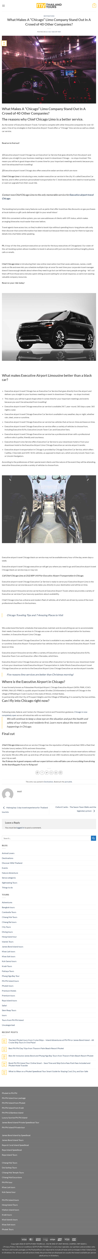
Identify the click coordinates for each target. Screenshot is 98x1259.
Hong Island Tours (10, 1205)
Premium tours (8, 995)
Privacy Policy (9, 1247)
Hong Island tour (9, 936)
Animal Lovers (8, 853)
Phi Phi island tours (10, 981)
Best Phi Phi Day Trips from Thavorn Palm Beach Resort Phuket (36, 1048)
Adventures (7, 902)
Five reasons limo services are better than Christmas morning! (40, 674)
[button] (3, 6)
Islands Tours (7, 941)
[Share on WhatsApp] (37, 773)
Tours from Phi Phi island (13, 1020)
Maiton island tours (10, 1210)
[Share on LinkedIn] (60, 773)
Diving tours (7, 932)
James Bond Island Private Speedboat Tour (20, 1122)
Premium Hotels (9, 990)
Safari (4, 1005)
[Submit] (93, 838)
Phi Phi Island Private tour (13, 1127)
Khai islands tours (10, 1219)
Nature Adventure (10, 873)
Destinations (49, 16)
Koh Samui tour (9, 1192)
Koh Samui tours (9, 961)
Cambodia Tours (9, 912)
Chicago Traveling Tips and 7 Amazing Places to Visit (35, 615)
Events (5, 868)
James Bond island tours (12, 946)
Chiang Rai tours (9, 922)
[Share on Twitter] (47, 773)
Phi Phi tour (7, 1182)
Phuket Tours (8, 1229)
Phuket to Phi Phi (9, 1093)
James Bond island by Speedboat (16, 1135)
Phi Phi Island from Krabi (13, 1108)
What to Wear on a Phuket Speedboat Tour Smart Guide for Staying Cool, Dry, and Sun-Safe (48, 1071)
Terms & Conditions (24, 1247)
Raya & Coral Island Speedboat (15, 1145)
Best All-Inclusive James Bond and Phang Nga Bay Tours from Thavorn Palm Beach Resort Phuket (51, 1055)
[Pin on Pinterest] (56, 773)
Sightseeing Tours (9, 882)
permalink (68, 782)
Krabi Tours (7, 966)
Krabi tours (7, 1214)
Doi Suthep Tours (9, 1167)
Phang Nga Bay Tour (11, 976)
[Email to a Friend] (51, 773)
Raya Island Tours (9, 1155)
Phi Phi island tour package (14, 1098)
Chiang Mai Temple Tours (13, 1172)
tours (4, 1015)
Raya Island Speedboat (12, 1150)
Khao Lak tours (8, 951)
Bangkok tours (8, 907)
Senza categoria (9, 877)
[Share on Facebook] (42, 773)
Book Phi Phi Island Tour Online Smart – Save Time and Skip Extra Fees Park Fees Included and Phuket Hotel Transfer (49, 1064)
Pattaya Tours (8, 971)
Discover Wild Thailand (12, 863)
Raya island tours (9, 1000)
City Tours (6, 927)
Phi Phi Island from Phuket (13, 1103)
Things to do (7, 887)
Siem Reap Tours (9, 1010)
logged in (20, 827)
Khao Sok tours (8, 956)
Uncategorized (8, 1025)
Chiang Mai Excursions (12, 1177)
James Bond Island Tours (12, 1140)
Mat (59, 32)
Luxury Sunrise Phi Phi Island (14, 1117)
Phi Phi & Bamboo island (12, 1112)
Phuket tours (7, 986)
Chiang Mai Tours (9, 917)
